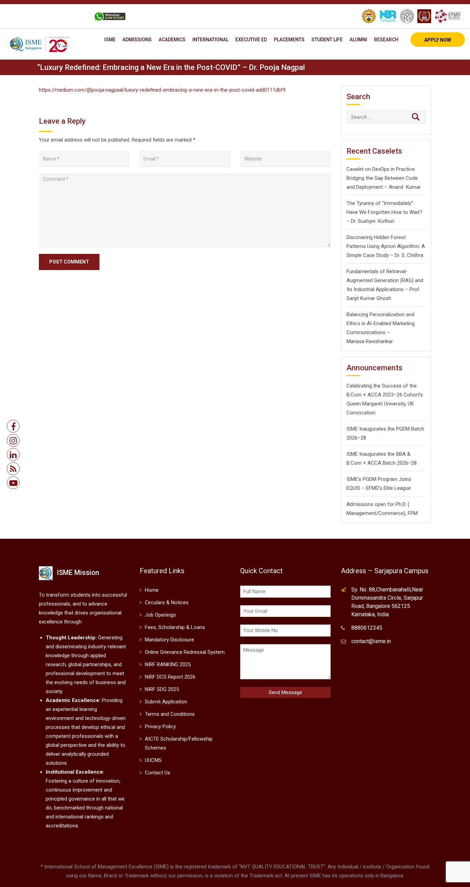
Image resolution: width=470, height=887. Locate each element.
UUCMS (153, 760)
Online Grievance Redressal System (185, 652)
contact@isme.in (371, 641)
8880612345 (366, 628)
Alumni (358, 39)
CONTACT (74, 16)
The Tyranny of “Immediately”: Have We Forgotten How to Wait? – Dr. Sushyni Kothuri (384, 212)
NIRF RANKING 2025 (168, 664)
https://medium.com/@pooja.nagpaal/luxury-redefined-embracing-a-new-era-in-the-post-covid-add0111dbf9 (162, 90)
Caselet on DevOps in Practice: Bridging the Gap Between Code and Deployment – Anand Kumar (383, 178)
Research (386, 39)
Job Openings (160, 615)
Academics (172, 39)
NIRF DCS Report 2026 (170, 677)
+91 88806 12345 (36, 16)
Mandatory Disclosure (169, 640)
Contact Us (157, 773)
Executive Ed (251, 39)
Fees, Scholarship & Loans (175, 627)
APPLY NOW (437, 40)
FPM (413, 513)
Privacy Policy (160, 726)
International (210, 39)
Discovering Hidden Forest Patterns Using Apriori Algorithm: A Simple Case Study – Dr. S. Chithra (385, 246)
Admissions (137, 39)
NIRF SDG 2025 (162, 689)
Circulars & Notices (167, 602)
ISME (110, 39)
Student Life (327, 39)
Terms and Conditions (170, 714)
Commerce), (392, 513)
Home (152, 590)
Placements (289, 39)
